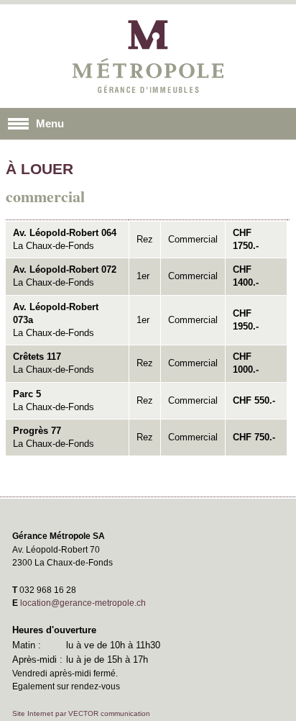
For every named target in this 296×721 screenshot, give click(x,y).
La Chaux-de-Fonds (64, 239)
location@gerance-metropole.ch (83, 603)
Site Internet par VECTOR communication (81, 713)
